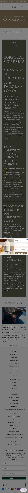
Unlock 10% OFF (21, 253)
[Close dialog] (26, 239)
